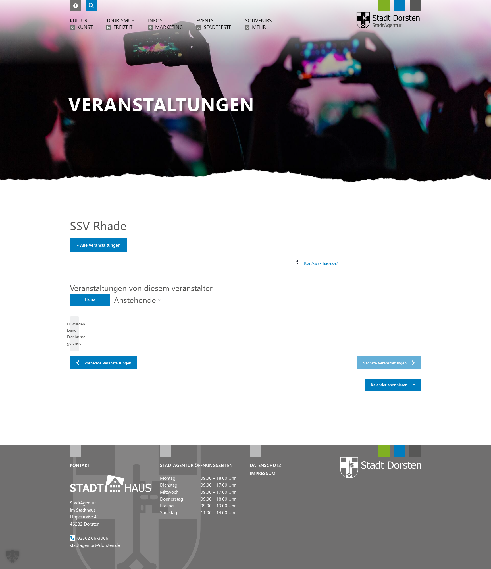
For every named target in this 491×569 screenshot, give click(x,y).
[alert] (74, 333)
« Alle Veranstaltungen (98, 245)
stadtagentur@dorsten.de (95, 545)
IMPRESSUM (263, 473)
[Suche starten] (91, 5)
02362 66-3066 (92, 538)
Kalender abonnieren (389, 384)
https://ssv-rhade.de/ (319, 262)
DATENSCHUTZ (265, 465)
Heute (90, 299)
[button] (75, 5)
